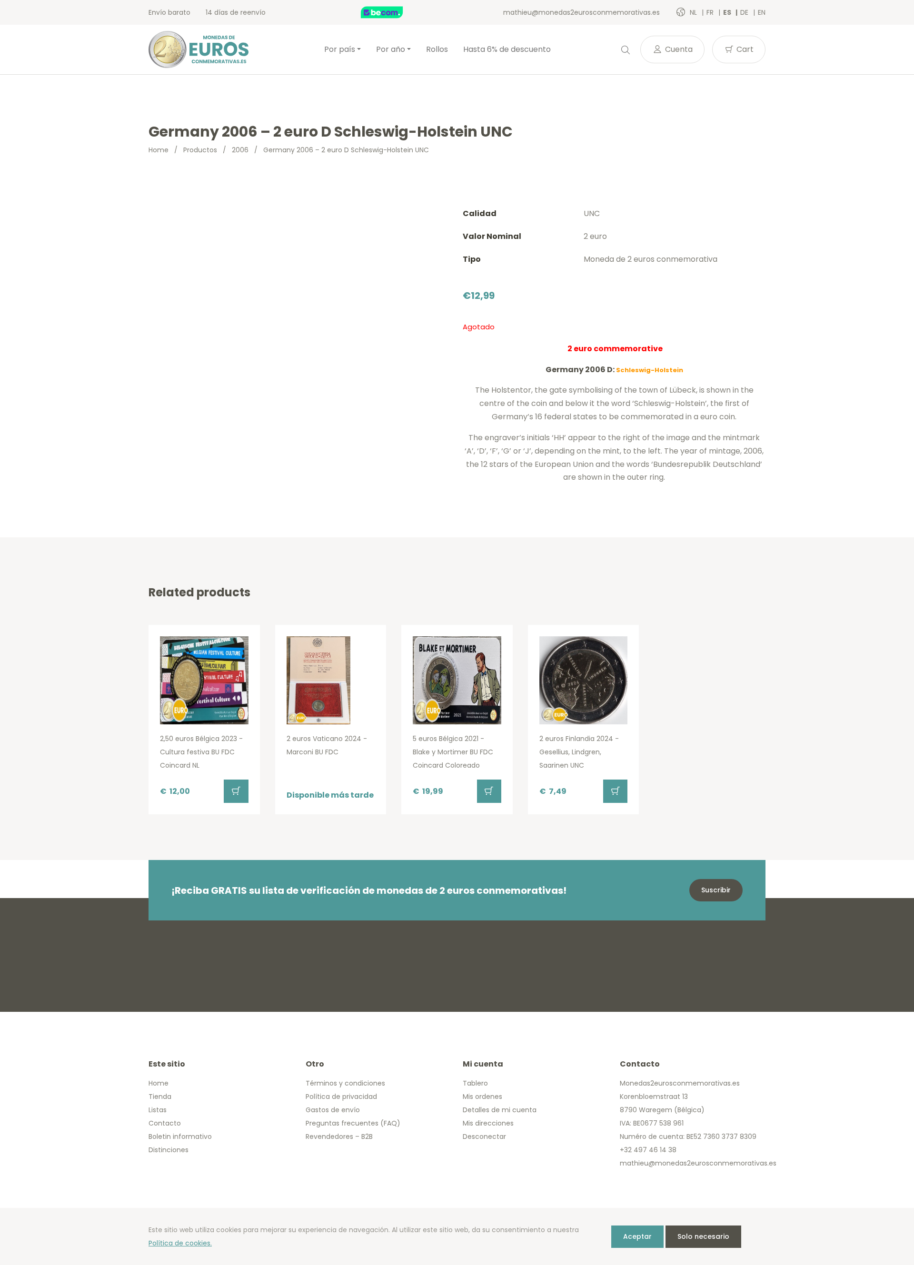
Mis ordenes (482, 1096)
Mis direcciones (488, 1123)
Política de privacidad (341, 1096)
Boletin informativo (180, 1136)
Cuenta (678, 49)
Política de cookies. (180, 1243)
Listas (158, 1110)
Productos (200, 150)
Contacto (165, 1123)
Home (159, 150)
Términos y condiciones (345, 1083)
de (745, 12)
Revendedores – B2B (339, 1136)
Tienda (160, 1096)
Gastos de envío (333, 1110)
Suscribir (716, 890)
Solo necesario (703, 1236)
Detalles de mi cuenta (499, 1110)
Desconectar (484, 1136)
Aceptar (637, 1236)
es (728, 12)
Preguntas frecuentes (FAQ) (353, 1123)
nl (694, 12)
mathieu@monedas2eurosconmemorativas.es (581, 12)
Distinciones (169, 1150)
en (761, 12)
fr (710, 12)
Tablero (475, 1083)
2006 (240, 150)
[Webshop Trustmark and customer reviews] (392, 12)
